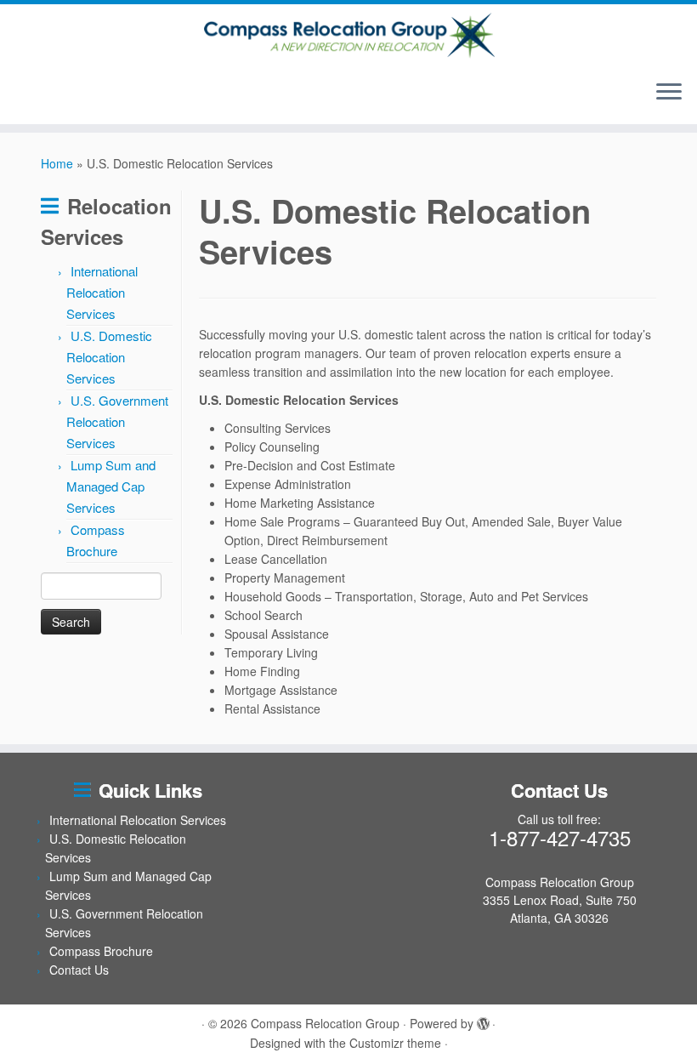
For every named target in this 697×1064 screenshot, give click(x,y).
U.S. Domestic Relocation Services (109, 357)
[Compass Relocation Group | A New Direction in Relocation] (348, 36)
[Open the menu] (669, 93)
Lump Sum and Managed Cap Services (111, 486)
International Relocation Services (102, 292)
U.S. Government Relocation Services (117, 421)
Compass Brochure (101, 950)
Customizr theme (395, 1042)
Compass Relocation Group (325, 1023)
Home (57, 163)
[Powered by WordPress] (483, 1020)
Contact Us (79, 969)
